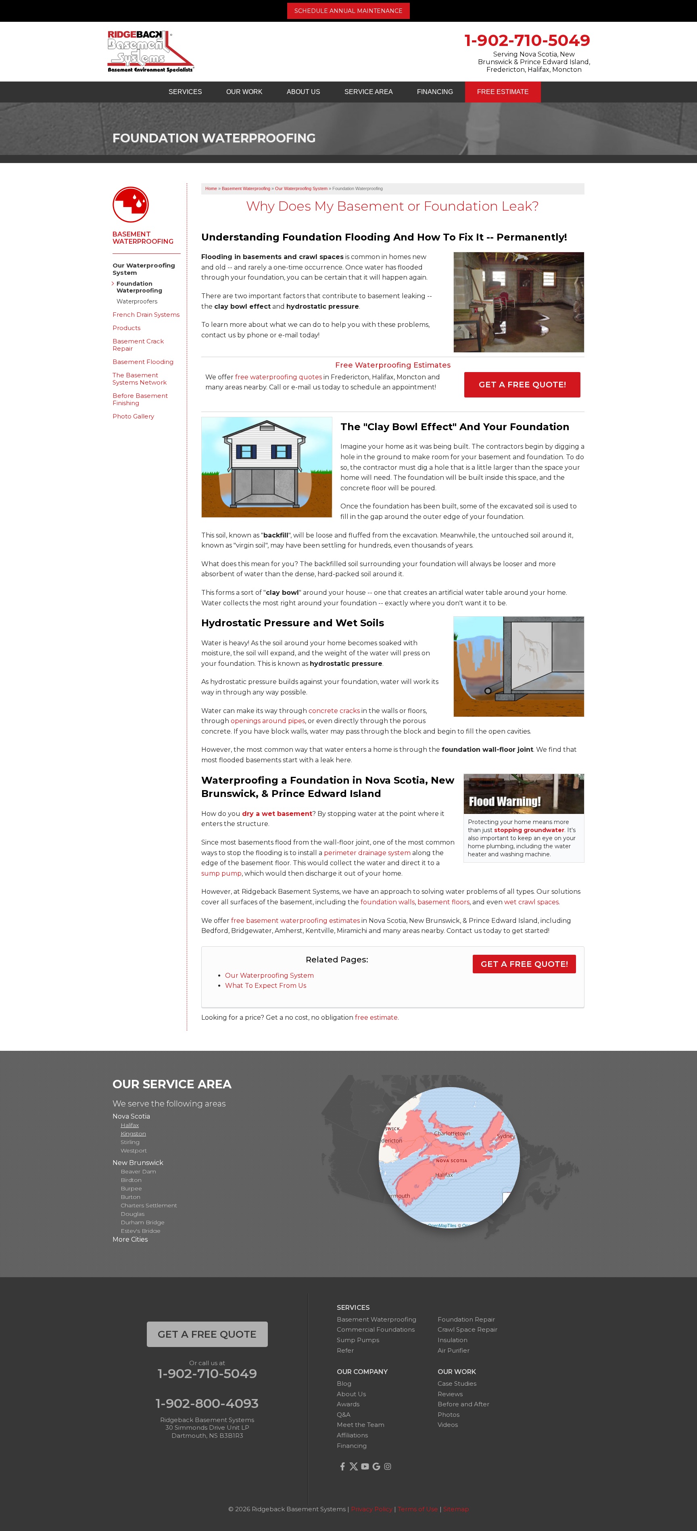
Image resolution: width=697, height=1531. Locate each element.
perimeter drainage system (367, 853)
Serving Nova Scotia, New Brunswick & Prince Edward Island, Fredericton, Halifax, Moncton (534, 61)
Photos (448, 1414)
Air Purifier (454, 1350)
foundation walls (388, 902)
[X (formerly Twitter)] (354, 1466)
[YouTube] (365, 1466)
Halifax (130, 1125)
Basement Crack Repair (138, 345)
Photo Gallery (133, 416)
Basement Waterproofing (143, 238)
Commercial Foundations (376, 1329)
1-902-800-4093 (207, 1403)
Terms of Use (418, 1509)
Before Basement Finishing (140, 399)
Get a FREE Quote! (522, 384)
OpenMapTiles (442, 1225)
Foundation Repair (466, 1319)
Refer (345, 1350)
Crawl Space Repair (467, 1329)
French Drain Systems (146, 314)
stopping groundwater (529, 830)
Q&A (344, 1414)
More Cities (130, 1239)
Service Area (368, 91)
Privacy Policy (371, 1509)
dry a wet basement (277, 814)
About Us (303, 91)
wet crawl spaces (531, 902)
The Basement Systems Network (140, 379)
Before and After (463, 1404)
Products (126, 328)
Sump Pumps (358, 1340)
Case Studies (457, 1383)
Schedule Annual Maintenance (348, 11)
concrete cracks (334, 711)
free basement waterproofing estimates (295, 920)
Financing (435, 91)
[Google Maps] (376, 1466)
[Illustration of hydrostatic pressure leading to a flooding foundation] (518, 666)
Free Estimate (503, 91)
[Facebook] (342, 1466)
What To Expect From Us (265, 985)
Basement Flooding (143, 362)
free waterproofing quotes (278, 377)
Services (185, 91)
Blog (344, 1383)
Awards (348, 1404)
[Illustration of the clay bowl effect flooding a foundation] (266, 467)
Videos (448, 1425)
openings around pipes (268, 721)
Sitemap (456, 1509)
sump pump (221, 873)
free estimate (376, 1017)
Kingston (133, 1133)
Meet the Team (360, 1425)
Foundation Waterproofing (139, 287)
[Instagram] (387, 1466)
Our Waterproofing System (269, 975)
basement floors (443, 902)
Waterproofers (137, 301)
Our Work (244, 91)
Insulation (452, 1340)
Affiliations (352, 1435)
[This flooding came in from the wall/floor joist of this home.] (514, 303)
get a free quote (207, 1334)
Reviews (450, 1394)
